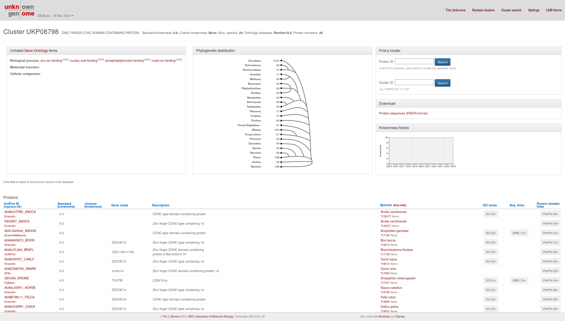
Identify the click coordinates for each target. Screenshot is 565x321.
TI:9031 (385, 311)
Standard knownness (66, 205)
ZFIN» (8, 273)
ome (28, 12)
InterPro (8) (549, 252)
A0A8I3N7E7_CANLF (19, 259)
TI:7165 (385, 235)
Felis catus (388, 297)
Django (400, 316)
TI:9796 (385, 292)
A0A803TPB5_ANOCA (20, 211)
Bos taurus (388, 240)
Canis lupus (389, 259)
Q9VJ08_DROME (16, 278)
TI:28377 (386, 216)
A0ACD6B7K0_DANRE (20, 268)
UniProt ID (13, 205)
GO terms (490, 205)
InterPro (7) (549, 242)
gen (13, 12)
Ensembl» (10, 216)
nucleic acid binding (83, 60)
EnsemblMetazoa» (15, 235)
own (28, 6)
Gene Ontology (36, 50)
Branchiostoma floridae (397, 249)
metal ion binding (163, 60)
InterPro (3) (549, 223)
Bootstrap (384, 316)
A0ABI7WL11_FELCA (19, 297)
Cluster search (511, 10)
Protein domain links (548, 205)
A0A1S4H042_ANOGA (20, 230)
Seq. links (517, 205)
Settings (533, 10)
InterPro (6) (549, 214)
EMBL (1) (518, 233)
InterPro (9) (549, 270)
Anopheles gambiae (395, 230)
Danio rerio (388, 268)
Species (386, 205)
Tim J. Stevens (171, 316)
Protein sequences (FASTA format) (403, 113)
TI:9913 (385, 244)
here (13, 182)
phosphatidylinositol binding (124, 60)
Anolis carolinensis (394, 211)
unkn (11, 6)
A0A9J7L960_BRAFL (19, 249)
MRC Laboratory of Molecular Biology (210, 316)
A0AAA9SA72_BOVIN (19, 240)
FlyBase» (10, 282)
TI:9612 (385, 263)
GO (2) (490, 233)
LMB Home (554, 10)
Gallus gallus (390, 306)
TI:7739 (385, 254)
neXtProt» (10, 254)
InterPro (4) (549, 233)
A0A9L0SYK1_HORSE (20, 287)
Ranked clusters (483, 10)
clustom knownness (93, 205)
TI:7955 (385, 273)
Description (161, 205)
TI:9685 (385, 301)
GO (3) (490, 214)
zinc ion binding (51, 60)
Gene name (119, 205)
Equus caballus (391, 287)
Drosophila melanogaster (398, 278)
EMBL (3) (518, 280)
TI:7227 (385, 282)
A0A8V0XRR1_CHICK (19, 306)
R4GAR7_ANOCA (16, 221)
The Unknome (455, 10)
